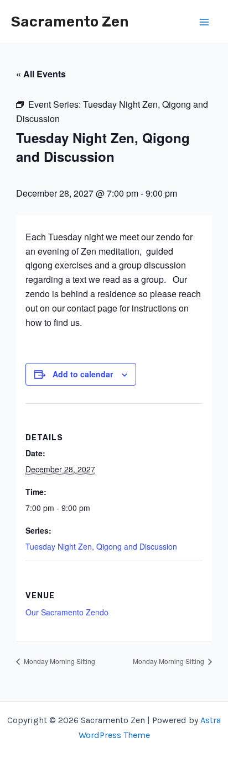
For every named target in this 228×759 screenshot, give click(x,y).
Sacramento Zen (69, 21)
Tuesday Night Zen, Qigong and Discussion (101, 546)
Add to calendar (83, 374)
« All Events (41, 73)
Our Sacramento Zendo (66, 612)
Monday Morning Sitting (58, 661)
